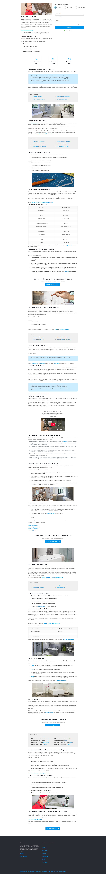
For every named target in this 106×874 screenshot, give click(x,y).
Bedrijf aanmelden (23, 856)
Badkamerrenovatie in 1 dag (39, 339)
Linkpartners (44, 871)
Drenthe (43, 846)
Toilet (32, 676)
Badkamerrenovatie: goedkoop (63, 143)
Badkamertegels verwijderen (33, 527)
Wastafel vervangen (32, 524)
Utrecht (43, 859)
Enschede (47, 740)
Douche (32, 665)
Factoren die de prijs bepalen (39, 143)
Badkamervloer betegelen (33, 528)
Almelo (43, 737)
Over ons (21, 853)
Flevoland (44, 847)
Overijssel (44, 858)
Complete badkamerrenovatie (63, 337)
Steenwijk (71, 742)
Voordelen (35, 585)
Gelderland (44, 850)
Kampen (69, 737)
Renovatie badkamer (37, 96)
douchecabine (56, 363)
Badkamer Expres (23, 871)
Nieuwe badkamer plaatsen (39, 99)
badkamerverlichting (51, 513)
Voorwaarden (38, 871)
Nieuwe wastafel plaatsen (33, 525)
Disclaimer (33, 871)
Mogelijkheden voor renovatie (39, 146)
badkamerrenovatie (35, 123)
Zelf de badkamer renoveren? (63, 146)
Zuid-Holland (44, 862)
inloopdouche (37, 374)
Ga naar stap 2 (69, 27)
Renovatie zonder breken (38, 337)
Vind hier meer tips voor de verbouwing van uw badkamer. (39, 773)
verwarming (66, 271)
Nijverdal (70, 738)
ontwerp (65, 441)
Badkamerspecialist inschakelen (63, 96)
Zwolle (69, 744)
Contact (56, 871)
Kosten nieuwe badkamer (38, 587)
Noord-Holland (45, 856)
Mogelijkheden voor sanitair (62, 585)
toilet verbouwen (35, 363)
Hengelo (45, 744)
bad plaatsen (42, 363)
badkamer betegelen (49, 712)
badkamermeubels (41, 606)
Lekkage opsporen (32, 530)
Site (28, 871)
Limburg (44, 853)
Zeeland (44, 861)
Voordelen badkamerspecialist (63, 99)
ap (30, 871)
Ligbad (32, 669)
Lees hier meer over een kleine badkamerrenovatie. (38, 393)
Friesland (44, 849)
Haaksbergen (46, 742)
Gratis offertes (23, 855)
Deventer (46, 738)
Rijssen (65, 740)
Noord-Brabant (45, 855)
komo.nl (32, 770)
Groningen (44, 852)
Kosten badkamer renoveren (39, 141)
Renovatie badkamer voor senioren (64, 339)
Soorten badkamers (61, 587)
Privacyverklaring (51, 871)
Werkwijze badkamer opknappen (63, 141)
